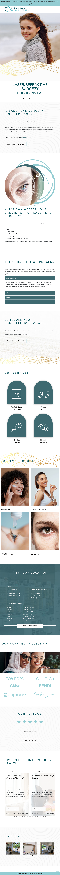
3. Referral (8, 297)
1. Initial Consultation (11, 278)
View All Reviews (30, 741)
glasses (31, 124)
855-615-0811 (39, 593)
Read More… (13, 809)
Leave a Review (30, 732)
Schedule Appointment (30, 99)
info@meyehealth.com (40, 598)
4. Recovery (9, 302)
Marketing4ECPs (27, 873)
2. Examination (9, 293)
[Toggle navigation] (52, 9)
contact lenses (38, 124)
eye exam (20, 134)
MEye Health (24, 137)
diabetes (20, 234)
